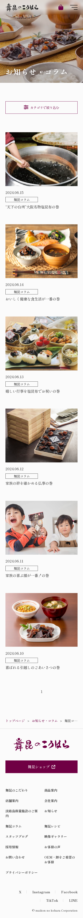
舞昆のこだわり (16, 790)
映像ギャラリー (55, 836)
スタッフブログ (16, 836)
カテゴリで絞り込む (44, 107)
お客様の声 (52, 846)
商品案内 (50, 790)
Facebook (69, 891)
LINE (73, 900)
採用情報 (11, 846)
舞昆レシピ (52, 826)
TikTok (52, 900)
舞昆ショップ (39, 766)
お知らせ (50, 810)
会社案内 (50, 800)
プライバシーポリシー (21, 872)
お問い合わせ (15, 857)
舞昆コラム (13, 826)
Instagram (41, 891)
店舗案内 (11, 800)
